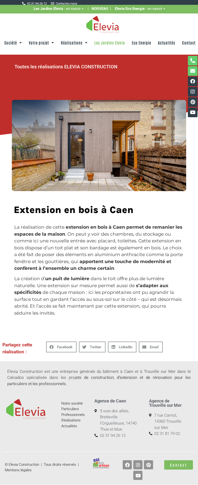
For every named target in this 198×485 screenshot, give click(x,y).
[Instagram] (193, 92)
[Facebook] (193, 81)
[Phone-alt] (193, 60)
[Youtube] (193, 112)
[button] (61, 347)
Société (10, 42)
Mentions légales (18, 470)
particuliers (17, 383)
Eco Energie (141, 42)
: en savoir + (61, 8)
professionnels (52, 383)
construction (102, 377)
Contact (189, 42)
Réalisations (72, 42)
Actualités (166, 42)
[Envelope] (193, 71)
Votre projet (39, 42)
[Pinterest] (193, 102)
